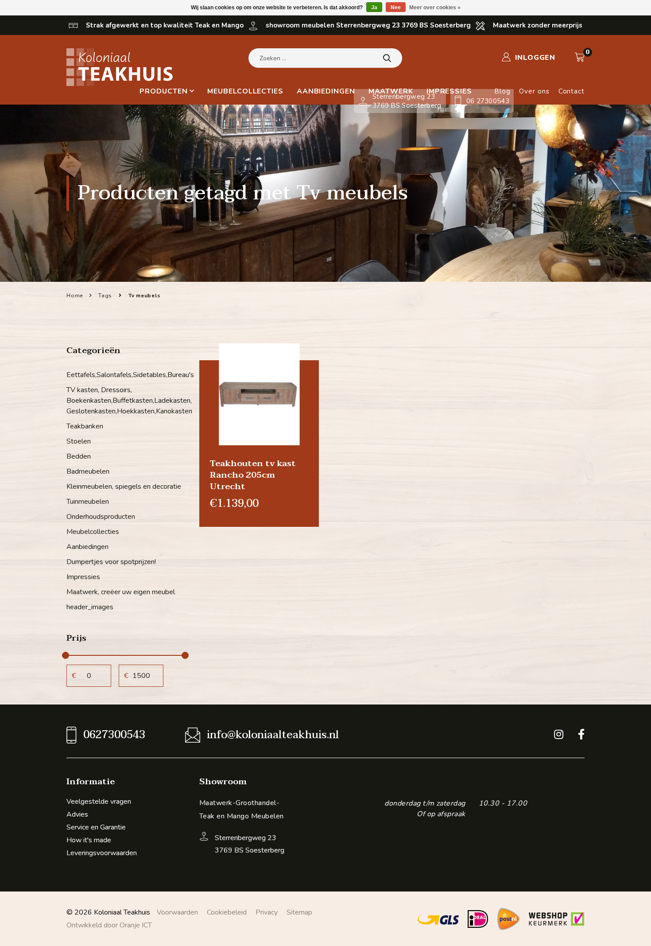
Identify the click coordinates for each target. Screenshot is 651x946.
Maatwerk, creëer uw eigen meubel (120, 592)
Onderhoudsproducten (100, 517)
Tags (105, 295)
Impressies (83, 577)
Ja (374, 7)
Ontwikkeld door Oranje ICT (109, 925)
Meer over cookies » (435, 7)
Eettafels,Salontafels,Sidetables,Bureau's (126, 375)
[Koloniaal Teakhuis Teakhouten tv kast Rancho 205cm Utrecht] (259, 394)
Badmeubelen (87, 471)
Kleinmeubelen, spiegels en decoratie (123, 486)
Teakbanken (84, 426)
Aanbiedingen (326, 91)
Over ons (534, 91)
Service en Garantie (96, 827)
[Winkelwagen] (580, 57)
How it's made (88, 840)
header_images (89, 607)
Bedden (78, 456)
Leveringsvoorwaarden (101, 853)
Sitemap (299, 912)
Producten (163, 91)
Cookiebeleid (227, 912)
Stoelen (78, 441)
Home (74, 295)
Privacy (267, 912)
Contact (571, 91)
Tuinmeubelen (87, 501)
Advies (77, 814)
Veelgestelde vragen (98, 801)
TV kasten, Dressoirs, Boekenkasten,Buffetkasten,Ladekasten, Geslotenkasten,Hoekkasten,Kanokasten (126, 400)
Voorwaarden (177, 912)
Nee (396, 7)
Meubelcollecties (245, 91)
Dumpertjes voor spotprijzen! (111, 562)
